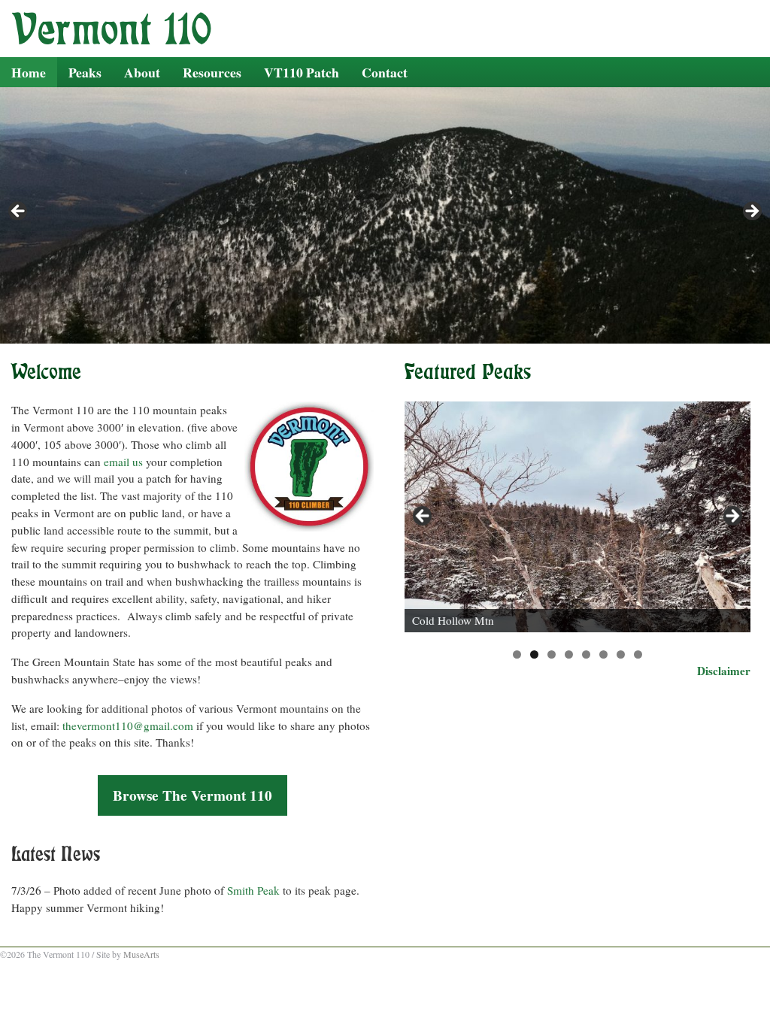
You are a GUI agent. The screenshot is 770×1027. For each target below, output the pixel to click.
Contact (385, 72)
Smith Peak (253, 890)
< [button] (423, 516)
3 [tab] (551, 654)
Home (28, 72)
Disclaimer (723, 670)
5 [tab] (586, 654)
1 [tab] (517, 654)
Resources (212, 72)
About (142, 72)
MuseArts (141, 954)
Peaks (85, 72)
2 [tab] (534, 654)
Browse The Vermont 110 (192, 795)
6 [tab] (603, 654)
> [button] (731, 516)
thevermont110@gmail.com (127, 725)
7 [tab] (621, 654)
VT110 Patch (301, 72)
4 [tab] (569, 654)
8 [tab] (638, 654)
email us (123, 461)
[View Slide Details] (578, 516)
